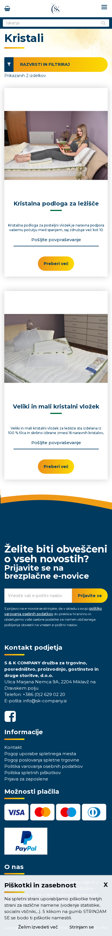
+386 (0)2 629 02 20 (44, 694)
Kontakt (13, 747)
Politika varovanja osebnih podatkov (43, 766)
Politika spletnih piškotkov (32, 772)
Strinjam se (81, 927)
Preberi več (56, 263)
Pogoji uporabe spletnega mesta (40, 753)
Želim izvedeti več (38, 927)
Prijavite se (90, 595)
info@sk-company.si (45, 700)
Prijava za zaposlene (26, 779)
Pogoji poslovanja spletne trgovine (41, 760)
